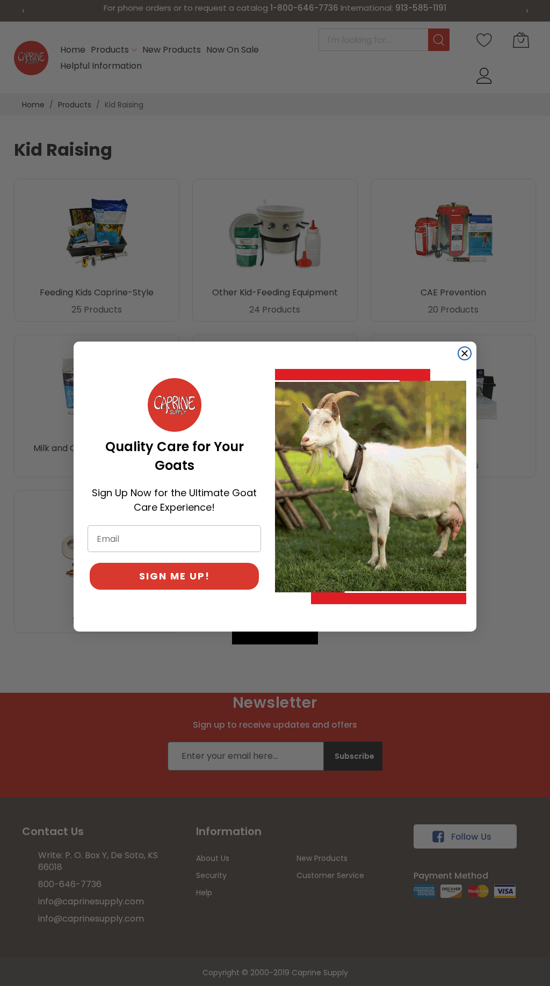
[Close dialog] (464, 353)
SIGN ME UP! (174, 576)
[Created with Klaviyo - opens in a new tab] (275, 638)
